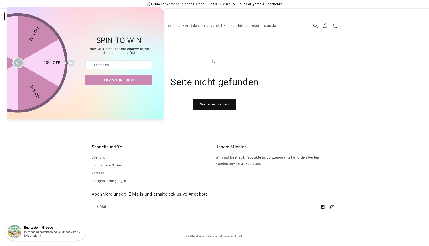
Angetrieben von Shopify (229, 236)
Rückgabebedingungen (109, 181)
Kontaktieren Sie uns (107, 165)
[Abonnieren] (167, 207)
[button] (215, 25)
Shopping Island (205, 236)
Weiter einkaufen (214, 104)
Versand (98, 173)
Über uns (98, 157)
